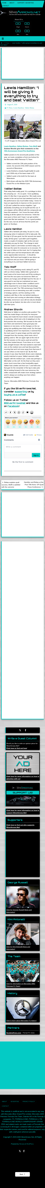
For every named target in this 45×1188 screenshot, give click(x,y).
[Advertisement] (23, 63)
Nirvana (21, 1144)
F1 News (6, 43)
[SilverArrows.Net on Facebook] (25, 730)
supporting (21, 391)
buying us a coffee (14, 394)
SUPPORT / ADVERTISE (25, 3)
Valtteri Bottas (22, 146)
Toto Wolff (33, 146)
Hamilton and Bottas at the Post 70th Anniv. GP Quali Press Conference (33, 484)
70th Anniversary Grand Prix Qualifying (19, 151)
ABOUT (11, 3)
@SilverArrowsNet (15, 403)
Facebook (13, 406)
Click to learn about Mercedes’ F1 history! (21, 1021)
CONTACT (5, 6)
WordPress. (30, 1144)
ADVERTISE (15, 1101)
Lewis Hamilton (10, 146)
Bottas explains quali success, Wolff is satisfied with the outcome (11, 485)
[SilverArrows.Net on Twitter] (20, 730)
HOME (4, 3)
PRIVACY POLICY (29, 1101)
